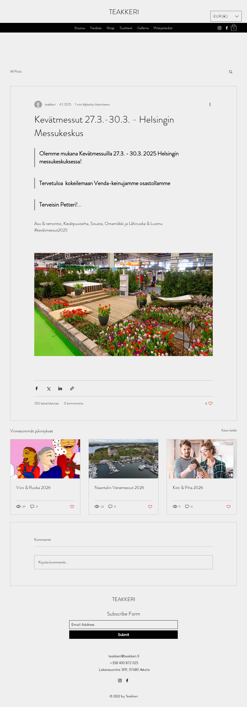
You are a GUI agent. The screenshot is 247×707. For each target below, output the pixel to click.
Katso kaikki (229, 430)
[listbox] (226, 16)
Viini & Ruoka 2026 (33, 487)
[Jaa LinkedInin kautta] (60, 388)
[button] (126, 28)
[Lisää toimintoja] (210, 104)
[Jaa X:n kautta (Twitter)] (48, 388)
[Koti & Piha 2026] (202, 458)
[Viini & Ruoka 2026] (45, 458)
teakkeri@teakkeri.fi (124, 656)
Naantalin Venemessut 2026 (119, 487)
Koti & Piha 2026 (188, 487)
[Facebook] (226, 28)
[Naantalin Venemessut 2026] (123, 458)
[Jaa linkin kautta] (72, 388)
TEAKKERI (124, 12)
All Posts (16, 71)
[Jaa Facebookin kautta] (36, 388)
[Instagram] (219, 28)
